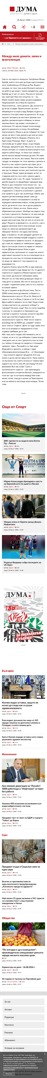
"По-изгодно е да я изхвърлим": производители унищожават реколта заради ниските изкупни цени (22, 953)
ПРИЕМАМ (8, 1074)
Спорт (9, 44)
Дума (11, 446)
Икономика (9, 754)
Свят (5, 835)
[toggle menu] (42, 27)
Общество (8, 918)
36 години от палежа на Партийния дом (21, 979)
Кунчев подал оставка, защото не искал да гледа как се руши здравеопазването (20, 706)
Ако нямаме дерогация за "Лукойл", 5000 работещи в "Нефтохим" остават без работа (22, 789)
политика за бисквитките (13, 1067)
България (8, 671)
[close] (44, 1054)
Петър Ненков (12, 981)
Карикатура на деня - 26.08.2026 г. (18, 967)
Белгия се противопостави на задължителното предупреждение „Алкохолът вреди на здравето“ (19, 884)
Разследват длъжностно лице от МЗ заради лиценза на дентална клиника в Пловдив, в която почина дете (21, 722)
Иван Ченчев (12, 68)
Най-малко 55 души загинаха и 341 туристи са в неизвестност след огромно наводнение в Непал (23, 900)
